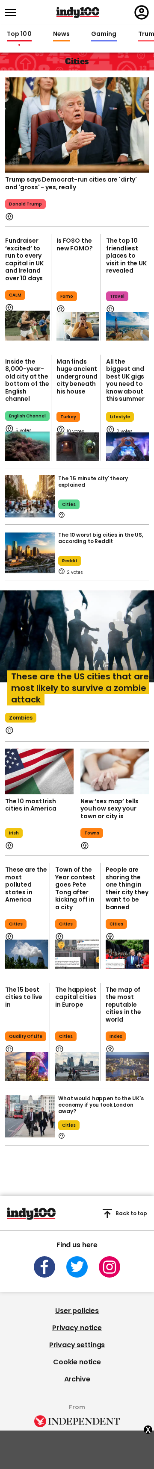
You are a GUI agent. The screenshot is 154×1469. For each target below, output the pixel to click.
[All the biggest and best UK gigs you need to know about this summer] (127, 446)
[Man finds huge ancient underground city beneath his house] (77, 446)
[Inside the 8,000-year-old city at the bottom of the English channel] (27, 446)
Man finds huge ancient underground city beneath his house (76, 376)
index (116, 1036)
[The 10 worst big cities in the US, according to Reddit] (30, 553)
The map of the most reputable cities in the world (123, 1004)
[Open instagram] (109, 1267)
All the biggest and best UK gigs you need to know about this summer (125, 380)
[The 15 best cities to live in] (26, 1066)
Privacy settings (77, 1345)
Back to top (131, 1213)
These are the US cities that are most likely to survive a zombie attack (80, 687)
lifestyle (120, 417)
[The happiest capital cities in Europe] (76, 1066)
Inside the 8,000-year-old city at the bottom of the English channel (27, 380)
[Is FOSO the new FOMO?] (77, 326)
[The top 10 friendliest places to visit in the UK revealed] (127, 326)
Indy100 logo (78, 12)
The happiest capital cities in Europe (75, 997)
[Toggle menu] (13, 12)
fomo (66, 296)
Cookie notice (77, 1362)
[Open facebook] (44, 1267)
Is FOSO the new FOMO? (74, 244)
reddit (69, 561)
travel (117, 296)
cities (69, 504)
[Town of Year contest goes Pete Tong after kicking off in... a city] (76, 954)
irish (14, 833)
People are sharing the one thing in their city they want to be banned (127, 888)
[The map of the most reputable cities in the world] (127, 1066)
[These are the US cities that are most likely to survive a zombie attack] (77, 641)
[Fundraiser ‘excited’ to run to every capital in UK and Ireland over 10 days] (27, 325)
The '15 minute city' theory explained (93, 481)
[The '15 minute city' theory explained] (30, 496)
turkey (68, 417)
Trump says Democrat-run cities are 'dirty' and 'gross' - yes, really (71, 183)
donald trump (25, 204)
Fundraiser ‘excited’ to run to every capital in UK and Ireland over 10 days (24, 259)
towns (91, 833)
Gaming (104, 34)
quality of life (25, 1036)
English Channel (27, 416)
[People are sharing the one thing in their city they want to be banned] (127, 954)
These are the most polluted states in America (26, 884)
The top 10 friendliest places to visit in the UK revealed (126, 255)
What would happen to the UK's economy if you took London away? (101, 1105)
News (61, 34)
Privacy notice (77, 1328)
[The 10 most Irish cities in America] (39, 771)
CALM (15, 295)
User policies (77, 1311)
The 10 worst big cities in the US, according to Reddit (100, 538)
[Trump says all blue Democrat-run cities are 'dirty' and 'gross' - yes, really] (77, 124)
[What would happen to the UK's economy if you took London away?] (30, 1116)
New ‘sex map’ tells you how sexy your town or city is (109, 808)
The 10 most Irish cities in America (30, 805)
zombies (21, 717)
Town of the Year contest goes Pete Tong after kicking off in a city (75, 888)
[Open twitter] (77, 1267)
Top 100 (19, 34)
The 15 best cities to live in (23, 997)
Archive (77, 1379)
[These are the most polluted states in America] (26, 954)
